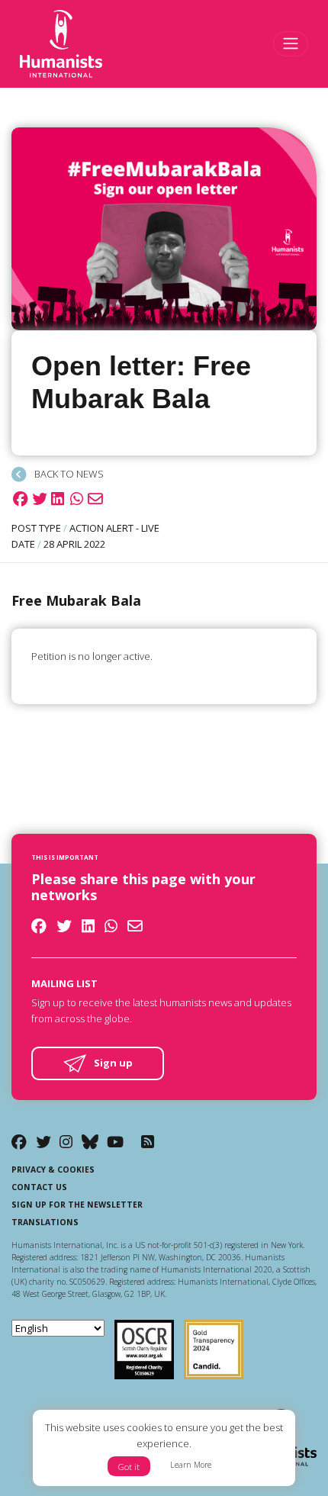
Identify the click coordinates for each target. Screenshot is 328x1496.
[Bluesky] (90, 1141)
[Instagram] (65, 1141)
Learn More (190, 1464)
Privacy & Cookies (53, 1169)
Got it (129, 1466)
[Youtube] (115, 1141)
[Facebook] (19, 1141)
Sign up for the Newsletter (77, 1204)
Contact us (39, 1187)
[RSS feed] (147, 1141)
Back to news (68, 474)
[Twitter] (43, 1141)
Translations (45, 1222)
